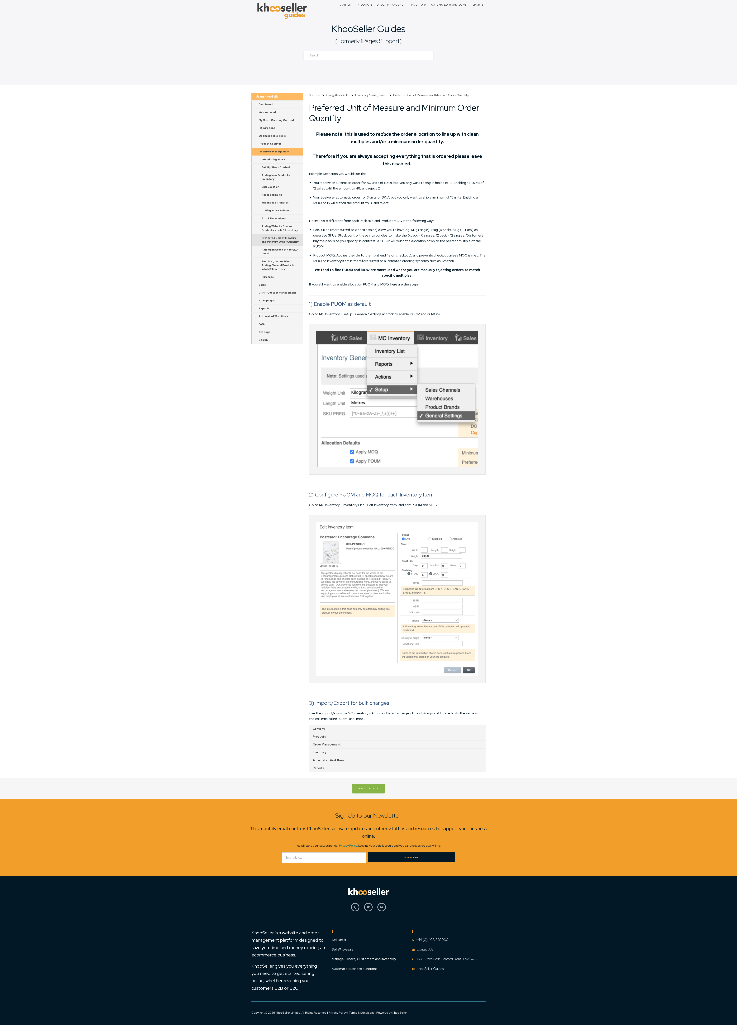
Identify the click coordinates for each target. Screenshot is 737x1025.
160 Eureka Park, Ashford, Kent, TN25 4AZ (446, 959)
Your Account (267, 112)
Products (364, 4)
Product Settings (270, 143)
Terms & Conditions (362, 1013)
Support (315, 95)
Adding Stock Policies (276, 210)
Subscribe (411, 857)
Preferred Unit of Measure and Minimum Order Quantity (280, 239)
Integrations (267, 128)
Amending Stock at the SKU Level (280, 251)
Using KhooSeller (268, 96)
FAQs (262, 324)
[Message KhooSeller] (381, 909)
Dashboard (266, 104)
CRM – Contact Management (277, 292)
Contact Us (424, 949)
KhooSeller (399, 1013)
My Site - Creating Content (276, 120)
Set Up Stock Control (276, 167)
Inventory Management (274, 151)
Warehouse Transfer (275, 202)
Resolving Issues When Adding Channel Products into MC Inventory (278, 265)
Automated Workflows (448, 4)
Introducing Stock (273, 159)
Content (346, 4)
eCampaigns (267, 300)
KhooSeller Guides (368, 28)
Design (263, 340)
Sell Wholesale (343, 949)
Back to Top (368, 788)
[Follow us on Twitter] (368, 909)
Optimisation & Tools (272, 135)
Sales (262, 284)
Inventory (419, 4)
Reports (477, 4)
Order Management (392, 4)
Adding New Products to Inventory (277, 177)
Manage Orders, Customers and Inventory (364, 959)
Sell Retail (339, 939)
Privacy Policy (348, 846)
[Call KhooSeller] (355, 909)
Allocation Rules (272, 194)
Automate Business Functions (355, 968)
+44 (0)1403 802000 (432, 939)
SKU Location (270, 187)
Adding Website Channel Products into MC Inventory (280, 228)
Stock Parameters (274, 218)
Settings (264, 332)
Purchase (268, 277)
